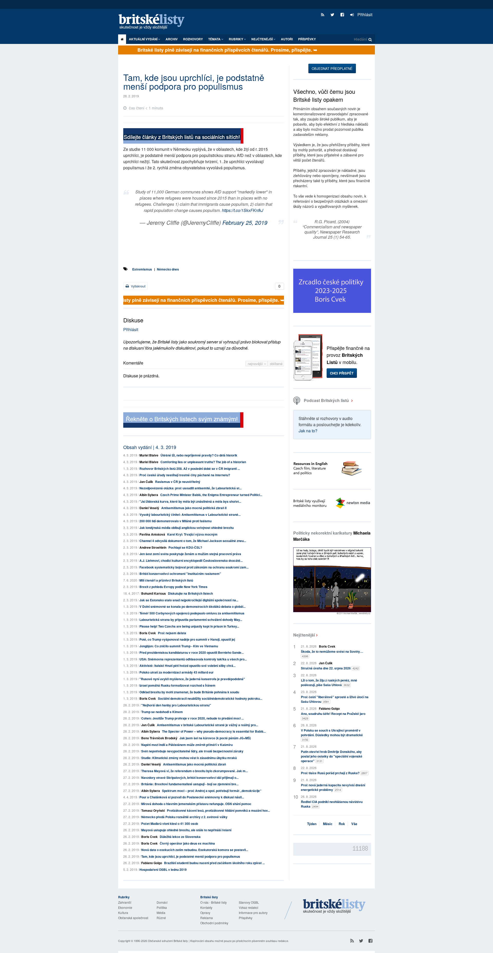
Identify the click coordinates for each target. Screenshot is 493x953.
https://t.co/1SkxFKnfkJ (242, 210)
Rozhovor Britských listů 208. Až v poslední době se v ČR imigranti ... (189, 468)
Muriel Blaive (148, 455)
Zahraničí (124, 902)
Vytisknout (137, 286)
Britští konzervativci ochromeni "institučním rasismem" (180, 573)
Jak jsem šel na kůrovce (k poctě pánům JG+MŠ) (215, 738)
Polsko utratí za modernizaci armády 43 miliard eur (176, 672)
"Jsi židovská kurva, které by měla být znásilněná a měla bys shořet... (190, 501)
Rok (342, 823)
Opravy (205, 912)
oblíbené (276, 363)
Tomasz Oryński (153, 810)
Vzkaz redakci (248, 907)
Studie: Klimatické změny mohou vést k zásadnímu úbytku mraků (189, 757)
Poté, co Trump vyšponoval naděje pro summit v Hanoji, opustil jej (187, 639)
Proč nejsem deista (172, 633)
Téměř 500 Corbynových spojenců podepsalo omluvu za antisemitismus (191, 613)
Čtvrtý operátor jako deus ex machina (187, 843)
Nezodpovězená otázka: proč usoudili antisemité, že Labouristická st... (190, 488)
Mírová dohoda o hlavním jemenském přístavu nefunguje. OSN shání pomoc (196, 803)
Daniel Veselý (149, 508)
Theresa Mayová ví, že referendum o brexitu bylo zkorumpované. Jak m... (194, 771)
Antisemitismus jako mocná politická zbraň (194, 764)
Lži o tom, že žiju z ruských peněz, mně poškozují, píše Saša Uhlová (329, 682)
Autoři (287, 39)
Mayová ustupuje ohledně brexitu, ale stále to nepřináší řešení (186, 830)
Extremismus (142, 269)
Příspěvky (307, 39)
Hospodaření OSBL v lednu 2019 (163, 869)
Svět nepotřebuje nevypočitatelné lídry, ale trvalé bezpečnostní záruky (192, 751)
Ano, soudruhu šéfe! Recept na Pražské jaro (333, 715)
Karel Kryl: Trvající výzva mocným (192, 534)
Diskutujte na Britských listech (190, 593)
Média (161, 912)
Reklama (206, 917)
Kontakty (206, 907)
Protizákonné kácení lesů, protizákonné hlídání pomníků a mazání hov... (218, 810)
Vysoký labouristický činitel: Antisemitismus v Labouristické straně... (190, 514)
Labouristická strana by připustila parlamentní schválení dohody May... (190, 619)
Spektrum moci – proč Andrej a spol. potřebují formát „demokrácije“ (211, 790)
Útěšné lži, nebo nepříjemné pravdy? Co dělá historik (198, 455)
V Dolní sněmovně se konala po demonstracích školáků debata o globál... (192, 606)
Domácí (162, 902)
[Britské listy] (183, 136)
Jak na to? (308, 431)
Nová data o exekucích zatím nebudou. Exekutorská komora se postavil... (194, 849)
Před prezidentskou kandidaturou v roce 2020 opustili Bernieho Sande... (191, 652)
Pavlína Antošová (152, 534)
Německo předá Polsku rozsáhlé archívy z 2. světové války (184, 817)
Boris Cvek (147, 633)
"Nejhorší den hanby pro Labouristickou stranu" (176, 705)
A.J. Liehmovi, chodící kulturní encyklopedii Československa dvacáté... (191, 560)
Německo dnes (168, 269)
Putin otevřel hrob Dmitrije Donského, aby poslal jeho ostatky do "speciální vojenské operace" (331, 756)
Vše (354, 823)
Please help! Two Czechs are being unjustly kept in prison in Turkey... (189, 626)
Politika (162, 907)
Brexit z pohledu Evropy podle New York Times (173, 586)
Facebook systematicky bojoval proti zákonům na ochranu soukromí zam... (194, 567)
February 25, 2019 (244, 222)
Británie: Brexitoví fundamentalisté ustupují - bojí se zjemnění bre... (190, 784)
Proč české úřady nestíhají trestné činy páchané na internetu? (184, 475)
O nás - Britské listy (213, 902)
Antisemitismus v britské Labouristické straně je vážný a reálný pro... (207, 725)
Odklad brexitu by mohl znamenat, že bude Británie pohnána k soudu (189, 692)
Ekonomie (125, 907)
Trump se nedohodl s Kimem (162, 711)
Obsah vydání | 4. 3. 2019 (149, 447)
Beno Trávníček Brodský (159, 738)
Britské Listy (334, 906)
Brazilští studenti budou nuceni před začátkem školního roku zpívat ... (214, 863)
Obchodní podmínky (214, 923)
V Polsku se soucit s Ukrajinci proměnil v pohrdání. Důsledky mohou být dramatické (332, 735)
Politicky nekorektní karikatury (332, 536)
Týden (312, 823)
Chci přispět (342, 373)
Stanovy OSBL (249, 902)
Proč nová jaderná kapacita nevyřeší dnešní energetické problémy (333, 787)
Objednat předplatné (332, 68)
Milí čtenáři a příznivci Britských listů (166, 580)
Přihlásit (364, 14)
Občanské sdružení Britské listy (168, 941)
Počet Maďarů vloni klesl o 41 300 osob (169, 823)
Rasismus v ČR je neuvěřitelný (177, 481)
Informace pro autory (253, 912)
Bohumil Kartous (153, 593)
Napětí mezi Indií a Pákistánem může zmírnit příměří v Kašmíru (187, 744)
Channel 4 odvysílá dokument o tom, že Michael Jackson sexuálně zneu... (192, 540)
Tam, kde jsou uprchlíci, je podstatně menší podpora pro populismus (190, 856)
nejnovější (256, 363)
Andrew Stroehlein (152, 547)
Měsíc (327, 823)
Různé (161, 917)
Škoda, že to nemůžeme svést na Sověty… (332, 653)
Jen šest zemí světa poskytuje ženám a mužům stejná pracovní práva (190, 554)
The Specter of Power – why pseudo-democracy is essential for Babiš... (214, 731)
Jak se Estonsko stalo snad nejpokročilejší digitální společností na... (188, 600)
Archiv (172, 39)
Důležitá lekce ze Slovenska (180, 836)
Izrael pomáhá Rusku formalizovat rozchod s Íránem (177, 685)
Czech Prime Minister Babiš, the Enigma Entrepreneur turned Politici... (211, 494)
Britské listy (154, 22)
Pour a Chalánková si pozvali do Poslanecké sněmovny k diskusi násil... (191, 797)
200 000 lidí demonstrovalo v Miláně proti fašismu (175, 521)
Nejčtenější (304, 635)
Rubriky (236, 39)
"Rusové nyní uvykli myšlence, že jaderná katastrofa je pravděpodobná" (192, 679)
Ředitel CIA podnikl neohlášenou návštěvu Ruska (332, 804)
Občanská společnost (133, 917)
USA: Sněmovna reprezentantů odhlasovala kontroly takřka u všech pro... (193, 659)
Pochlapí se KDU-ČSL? (185, 547)
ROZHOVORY (193, 39)
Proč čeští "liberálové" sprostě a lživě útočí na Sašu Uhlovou (334, 699)
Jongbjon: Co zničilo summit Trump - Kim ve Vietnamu (178, 646)
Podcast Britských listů (326, 400)
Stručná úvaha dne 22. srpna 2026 (330, 668)
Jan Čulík (146, 481)
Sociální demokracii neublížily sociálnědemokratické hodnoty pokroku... (210, 698)
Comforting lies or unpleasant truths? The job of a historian (203, 462)
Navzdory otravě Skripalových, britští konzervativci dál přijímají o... (190, 777)
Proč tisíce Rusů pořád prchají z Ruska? (334, 773)
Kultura (123, 912)
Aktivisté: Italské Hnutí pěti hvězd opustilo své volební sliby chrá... (187, 665)
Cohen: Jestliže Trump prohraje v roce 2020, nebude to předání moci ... (192, 718)
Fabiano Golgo (151, 863)
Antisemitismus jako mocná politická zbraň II (193, 508)
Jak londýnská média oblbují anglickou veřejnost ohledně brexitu (186, 527)
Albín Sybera (148, 494)
